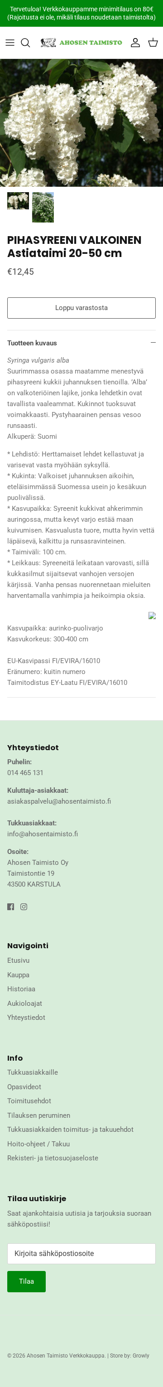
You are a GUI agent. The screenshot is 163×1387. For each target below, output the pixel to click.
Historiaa (21, 989)
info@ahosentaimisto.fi (42, 834)
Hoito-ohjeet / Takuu (38, 1144)
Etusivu (18, 960)
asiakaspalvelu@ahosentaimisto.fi (59, 801)
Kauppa (18, 975)
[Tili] (133, 43)
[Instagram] (23, 906)
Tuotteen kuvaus (32, 343)
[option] (81, 123)
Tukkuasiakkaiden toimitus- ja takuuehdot (70, 1129)
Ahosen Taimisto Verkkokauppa (66, 1356)
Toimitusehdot (29, 1101)
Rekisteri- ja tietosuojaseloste (52, 1158)
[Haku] (30, 43)
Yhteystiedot (26, 1018)
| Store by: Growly (128, 1356)
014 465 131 (25, 773)
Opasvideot (24, 1087)
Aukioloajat (24, 1003)
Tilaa (26, 1281)
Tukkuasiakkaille (32, 1072)
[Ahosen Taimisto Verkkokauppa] (81, 42)
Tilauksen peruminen (38, 1115)
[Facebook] (10, 906)
